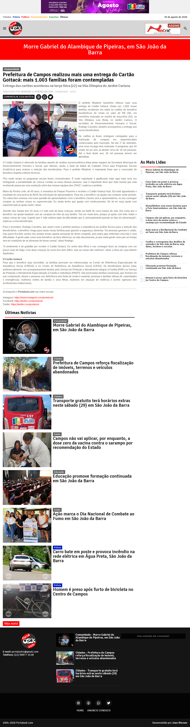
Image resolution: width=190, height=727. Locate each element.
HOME (80, 710)
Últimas (64, 17)
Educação (59, 472)
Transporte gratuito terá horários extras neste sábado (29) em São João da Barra (91, 403)
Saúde (57, 434)
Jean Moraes (179, 722)
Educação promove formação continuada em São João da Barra (92, 478)
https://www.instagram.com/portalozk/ (33, 297)
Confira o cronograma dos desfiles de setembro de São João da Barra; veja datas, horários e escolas (165, 244)
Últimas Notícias (20, 312)
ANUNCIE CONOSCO (99, 710)
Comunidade (60, 321)
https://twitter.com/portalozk (29, 301)
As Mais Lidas (153, 162)
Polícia (16, 17)
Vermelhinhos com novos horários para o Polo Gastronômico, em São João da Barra (166, 208)
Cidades (7, 17)
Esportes (54, 17)
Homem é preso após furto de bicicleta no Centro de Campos (93, 592)
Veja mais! (11, 623)
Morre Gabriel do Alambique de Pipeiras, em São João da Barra (94, 49)
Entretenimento (39, 17)
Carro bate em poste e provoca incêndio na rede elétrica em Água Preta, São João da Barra (94, 556)
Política (25, 17)
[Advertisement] (162, 110)
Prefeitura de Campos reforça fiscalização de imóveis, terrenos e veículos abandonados (93, 367)
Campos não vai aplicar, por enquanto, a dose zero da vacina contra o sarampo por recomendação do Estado (93, 443)
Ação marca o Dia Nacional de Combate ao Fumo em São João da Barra (93, 516)
